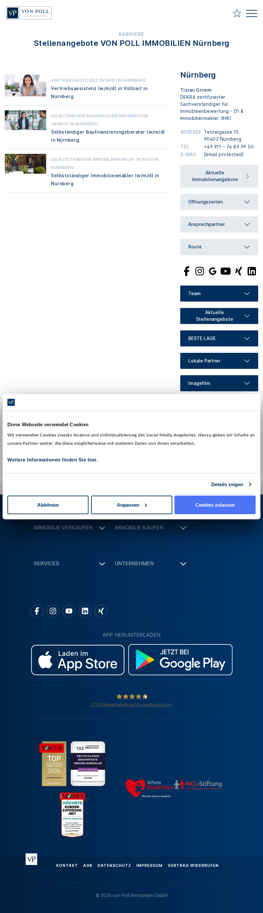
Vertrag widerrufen (193, 865)
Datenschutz (114, 865)
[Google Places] (212, 270)
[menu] (251, 14)
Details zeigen (227, 484)
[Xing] (238, 270)
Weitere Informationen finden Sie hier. (52, 459)
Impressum (149, 865)
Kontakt (67, 865)
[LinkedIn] (252, 270)
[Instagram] (199, 270)
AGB (87, 865)
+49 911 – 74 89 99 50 (229, 146)
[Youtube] (225, 270)
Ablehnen (48, 504)
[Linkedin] (85, 611)
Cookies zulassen (215, 504)
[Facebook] (187, 270)
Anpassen (128, 504)
